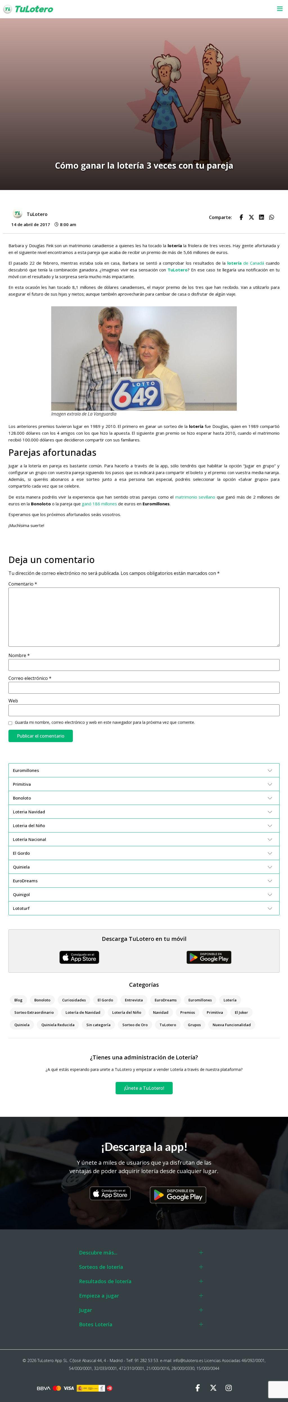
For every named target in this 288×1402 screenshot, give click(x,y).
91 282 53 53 (146, 1360)
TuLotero (178, 270)
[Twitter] (213, 1388)
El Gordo (105, 1000)
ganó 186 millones (99, 503)
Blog (18, 1000)
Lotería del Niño (126, 1012)
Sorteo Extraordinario (34, 1012)
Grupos (194, 1024)
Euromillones (200, 1000)
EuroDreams (166, 1000)
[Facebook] (198, 1388)
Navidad (160, 1012)
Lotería (230, 1000)
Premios (187, 1012)
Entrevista (134, 1000)
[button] (187, 9)
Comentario (22, 584)
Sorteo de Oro (135, 1024)
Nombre (19, 655)
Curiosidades (74, 1000)
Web (13, 700)
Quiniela (22, 1024)
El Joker (241, 1012)
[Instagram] (229, 1388)
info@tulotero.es (188, 1360)
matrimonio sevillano (195, 497)
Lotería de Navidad (83, 1012)
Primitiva (215, 1012)
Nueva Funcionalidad (232, 1024)
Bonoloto (42, 1000)
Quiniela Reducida (58, 1024)
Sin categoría (98, 1024)
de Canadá (245, 263)
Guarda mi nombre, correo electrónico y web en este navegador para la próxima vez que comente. (105, 722)
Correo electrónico (29, 678)
